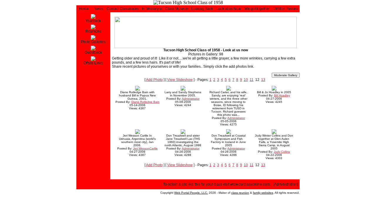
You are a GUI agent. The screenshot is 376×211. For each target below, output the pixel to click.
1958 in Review (285, 9)
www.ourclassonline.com (250, 184)
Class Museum (177, 9)
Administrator (190, 98)
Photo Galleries (93, 42)
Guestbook (93, 52)
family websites (263, 192)
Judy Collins (282, 151)
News (98, 9)
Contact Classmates (123, 9)
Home (84, 9)
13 (263, 80)
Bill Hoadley (282, 95)
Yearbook (93, 21)
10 (246, 80)
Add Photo (154, 80)
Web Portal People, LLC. (191, 192)
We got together (257, 9)
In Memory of (152, 9)
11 (252, 80)
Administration (285, 184)
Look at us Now (228, 9)
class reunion (240, 192)
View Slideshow (180, 80)
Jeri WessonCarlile (145, 148)
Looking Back (202, 9)
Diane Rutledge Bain (145, 101)
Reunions (93, 31)
